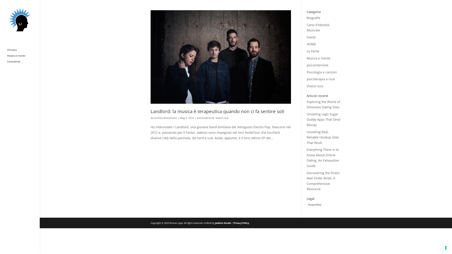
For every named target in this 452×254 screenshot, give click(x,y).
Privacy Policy (314, 205)
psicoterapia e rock (321, 79)
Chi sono (12, 50)
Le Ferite (313, 51)
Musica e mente (16, 56)
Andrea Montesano (165, 118)
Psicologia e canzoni (322, 72)
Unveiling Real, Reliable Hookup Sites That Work (323, 137)
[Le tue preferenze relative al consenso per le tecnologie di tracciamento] (445, 247)
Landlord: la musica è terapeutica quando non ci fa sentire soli (217, 111)
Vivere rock (222, 118)
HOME (311, 44)
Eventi (311, 37)
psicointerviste (205, 118)
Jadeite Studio (223, 223)
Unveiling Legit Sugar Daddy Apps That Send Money (323, 119)
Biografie (313, 18)
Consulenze (13, 61)
